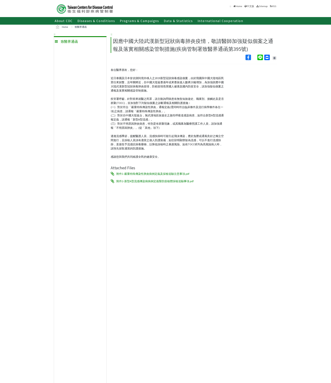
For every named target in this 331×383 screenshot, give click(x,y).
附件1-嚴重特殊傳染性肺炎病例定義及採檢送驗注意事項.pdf (152, 173)
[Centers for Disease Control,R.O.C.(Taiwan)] (85, 8)
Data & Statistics (178, 21)
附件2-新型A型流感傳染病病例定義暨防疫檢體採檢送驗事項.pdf (155, 181)
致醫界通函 (81, 26)
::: (54, 34)
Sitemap (263, 6)
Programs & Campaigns (139, 21)
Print (267, 57)
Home (239, 6)
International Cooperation (220, 21)
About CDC (64, 21)
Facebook (251, 57)
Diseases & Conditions (96, 21)
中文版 (250, 6)
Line (260, 57)
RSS (274, 6)
